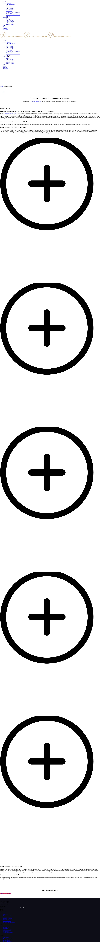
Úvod (4, 1)
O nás (4, 26)
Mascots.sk (5, 928)
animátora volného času (10, 113)
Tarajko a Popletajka (8, 932)
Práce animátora (9, 20)
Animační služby (10, 22)
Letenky (8, 16)
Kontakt (5, 28)
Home (1, 86)
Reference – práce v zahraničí (13, 12)
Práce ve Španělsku (10, 4)
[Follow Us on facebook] (1, 908)
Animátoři (5, 17)
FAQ (4, 25)
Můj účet (5, 914)
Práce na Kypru (9, 5)
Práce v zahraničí (7, 3)
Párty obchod (6, 927)
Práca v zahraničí (7, 930)
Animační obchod (10, 24)
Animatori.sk (6, 931)
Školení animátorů (10, 21)
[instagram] (1, 910)
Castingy (8, 19)
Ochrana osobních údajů (9, 922)
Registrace (5, 29)
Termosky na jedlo (7, 938)
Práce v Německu (10, 8)
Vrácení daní (9, 13)
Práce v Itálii (9, 11)
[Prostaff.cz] (35, 38)
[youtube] (3, 910)
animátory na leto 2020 (36, 101)
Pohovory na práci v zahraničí (13, 15)
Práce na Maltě (9, 9)
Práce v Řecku (9, 7)
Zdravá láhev (6, 937)
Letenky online (6, 940)
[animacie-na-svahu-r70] (50, 815)
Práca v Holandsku (7, 941)
